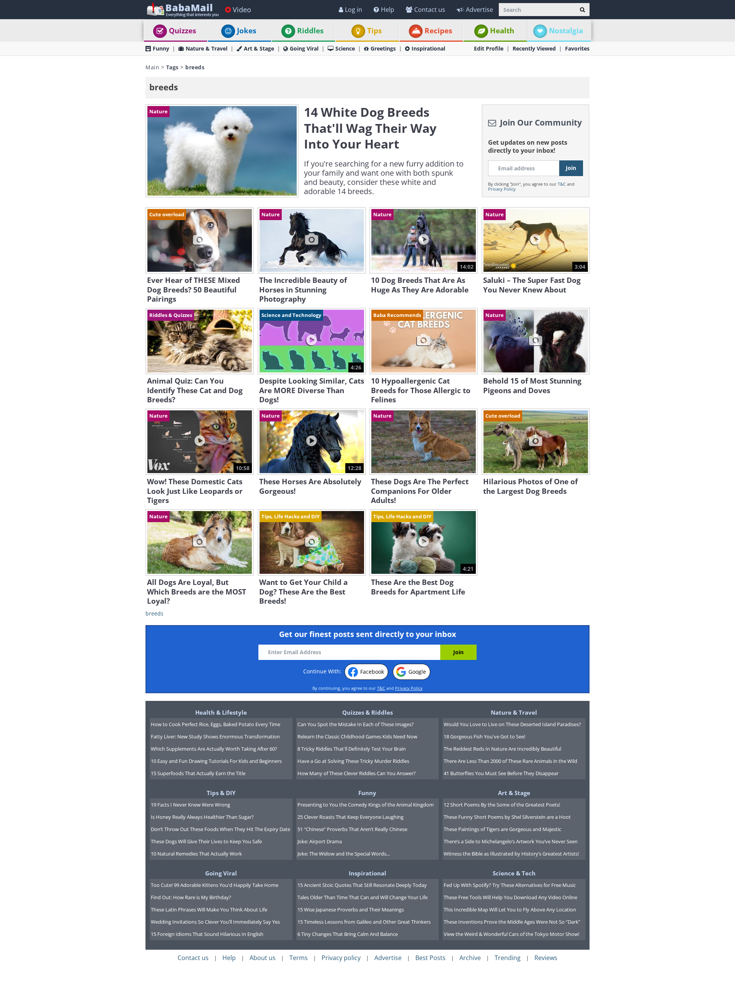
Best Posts (430, 958)
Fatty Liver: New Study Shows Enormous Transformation (215, 736)
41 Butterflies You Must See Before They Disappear (501, 773)
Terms (298, 958)
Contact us (429, 9)
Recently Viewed (534, 48)
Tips (374, 31)
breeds (154, 613)
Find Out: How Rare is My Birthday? (191, 897)
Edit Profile (488, 48)
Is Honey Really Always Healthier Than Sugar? (202, 816)
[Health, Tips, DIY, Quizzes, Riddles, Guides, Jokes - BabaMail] (182, 9)
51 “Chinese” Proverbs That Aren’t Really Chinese (352, 829)
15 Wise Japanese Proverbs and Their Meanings (350, 909)
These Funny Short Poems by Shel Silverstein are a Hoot (507, 816)
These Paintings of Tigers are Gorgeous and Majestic (502, 829)
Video (242, 9)
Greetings (383, 48)
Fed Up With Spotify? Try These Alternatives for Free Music (510, 885)
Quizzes (182, 31)
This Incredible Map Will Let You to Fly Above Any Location (510, 909)
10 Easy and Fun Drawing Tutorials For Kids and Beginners (216, 761)
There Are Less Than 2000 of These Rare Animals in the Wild (510, 761)
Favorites (577, 48)
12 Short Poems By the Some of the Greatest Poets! (502, 804)
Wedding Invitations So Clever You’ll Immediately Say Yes (215, 921)
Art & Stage (259, 48)
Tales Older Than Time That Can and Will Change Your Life (362, 897)
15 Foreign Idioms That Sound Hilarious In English (207, 934)
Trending (508, 958)
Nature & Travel (206, 48)
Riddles (310, 31)
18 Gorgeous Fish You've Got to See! (484, 736)
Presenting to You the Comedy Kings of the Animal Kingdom (365, 804)
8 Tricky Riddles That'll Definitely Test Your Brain (351, 748)
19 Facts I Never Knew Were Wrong (190, 804)
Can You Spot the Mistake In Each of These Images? (355, 724)
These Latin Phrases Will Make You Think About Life (209, 909)
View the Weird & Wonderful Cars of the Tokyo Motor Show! (511, 934)
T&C (562, 184)
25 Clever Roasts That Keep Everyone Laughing (350, 816)
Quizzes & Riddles (367, 712)
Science (345, 48)
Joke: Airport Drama (319, 841)
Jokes (246, 31)
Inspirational (428, 48)
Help (387, 9)
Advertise (479, 9)
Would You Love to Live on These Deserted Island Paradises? (512, 724)
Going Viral (304, 48)
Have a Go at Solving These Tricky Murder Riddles (353, 761)
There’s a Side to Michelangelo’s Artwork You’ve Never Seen (511, 841)
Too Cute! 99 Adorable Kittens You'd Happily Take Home (214, 885)
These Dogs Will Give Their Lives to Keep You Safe (206, 841)
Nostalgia (566, 31)
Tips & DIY (221, 793)
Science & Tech (514, 873)
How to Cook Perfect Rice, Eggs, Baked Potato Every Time (215, 724)
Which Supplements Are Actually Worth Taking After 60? (214, 748)
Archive (470, 958)
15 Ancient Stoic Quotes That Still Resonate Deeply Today (362, 885)
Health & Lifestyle (221, 712)
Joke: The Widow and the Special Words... (343, 853)
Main (152, 67)
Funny (161, 48)
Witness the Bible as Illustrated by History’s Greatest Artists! (511, 853)
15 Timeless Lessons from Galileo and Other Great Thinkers (364, 921)
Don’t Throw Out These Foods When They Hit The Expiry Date (220, 829)
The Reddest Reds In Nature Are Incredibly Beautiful (502, 748)
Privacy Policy (502, 189)
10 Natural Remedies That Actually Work (196, 853)
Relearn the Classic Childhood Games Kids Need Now (357, 736)
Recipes (438, 31)
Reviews (545, 958)
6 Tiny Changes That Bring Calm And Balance (347, 934)
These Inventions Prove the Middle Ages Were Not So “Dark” (512, 921)
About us (263, 958)
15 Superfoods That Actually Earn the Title (198, 773)
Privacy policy (341, 958)
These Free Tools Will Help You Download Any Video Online (510, 897)
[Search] (582, 9)
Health (502, 31)
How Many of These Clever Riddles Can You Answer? (356, 773)
